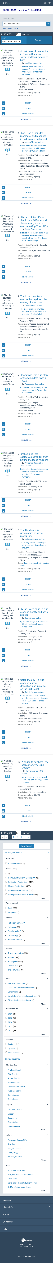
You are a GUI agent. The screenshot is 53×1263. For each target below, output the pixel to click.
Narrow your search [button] (13, 852)
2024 (10, 1022)
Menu (7, 3)
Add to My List (26, 119)
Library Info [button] (8, 1207)
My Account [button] (8, 1222)
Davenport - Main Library (18, 890)
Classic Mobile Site (26, 1257)
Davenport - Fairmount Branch (20, 895)
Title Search (12, 1074)
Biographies (13, 962)
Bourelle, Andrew (15, 940)
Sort (4, 38)
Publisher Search (14, 1091)
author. (33, 63)
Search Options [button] (10, 28)
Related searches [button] (12, 1059)
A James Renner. (34, 779)
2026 (10, 1014)
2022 (10, 1031)
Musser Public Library (17, 886)
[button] (39, 40)
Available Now (14, 863)
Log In (49, 3)
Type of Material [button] (12, 903)
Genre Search (13, 1095)
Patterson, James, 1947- (18, 923)
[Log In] (44, 3)
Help (5, 1229)
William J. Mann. (33, 148)
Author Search (14, 1078)
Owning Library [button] (11, 869)
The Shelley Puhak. (33, 311)
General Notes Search (16, 1087)
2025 (10, 1018)
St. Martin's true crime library (19, 1000)
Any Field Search (14, 1070)
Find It (28, 103)
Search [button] (6, 1214)
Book (10, 908)
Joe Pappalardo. (33, 390)
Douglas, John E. (14, 931)
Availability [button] (10, 858)
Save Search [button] (26, 846)
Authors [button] (9, 918)
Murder (11, 957)
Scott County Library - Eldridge (22, 10)
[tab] (39, 40)
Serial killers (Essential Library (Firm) (22, 996)
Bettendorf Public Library (18, 882)
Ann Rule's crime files (16, 984)
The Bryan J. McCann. (33, 545)
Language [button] (9, 1039)
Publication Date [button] (12, 1009)
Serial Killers (13, 992)
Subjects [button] (9, 948)
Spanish (11, 1048)
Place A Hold (28, 114)
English (11, 1044)
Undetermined (14, 1053)
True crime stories (15, 953)
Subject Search (14, 1083)
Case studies (13, 966)
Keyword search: (9, 19)
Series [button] (8, 978)
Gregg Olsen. (34, 624)
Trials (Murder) (14, 970)
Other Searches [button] (11, 1065)
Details (28, 108)
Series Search (13, 1099)
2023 (10, 1026)
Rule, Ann (12, 927)
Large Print (12, 912)
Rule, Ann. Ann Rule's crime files (21, 988)
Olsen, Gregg (13, 935)
